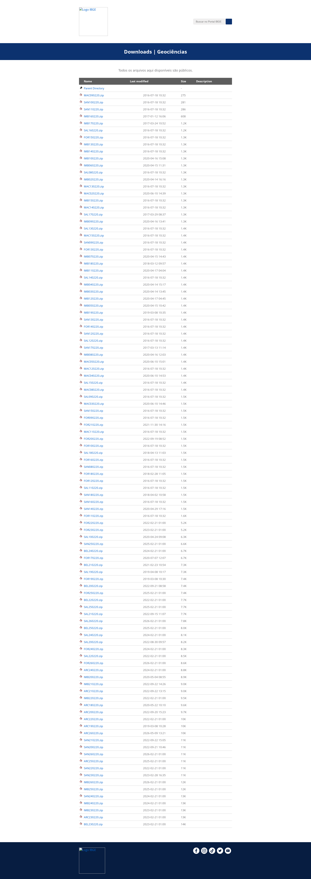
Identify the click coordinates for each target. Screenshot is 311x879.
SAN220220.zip (93, 768)
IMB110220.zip (93, 270)
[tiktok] (212, 853)
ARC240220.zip (93, 670)
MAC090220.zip (94, 95)
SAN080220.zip (93, 467)
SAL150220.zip (93, 382)
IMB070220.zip (93, 256)
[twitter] (220, 853)
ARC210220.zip (93, 691)
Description (204, 81)
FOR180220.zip (93, 474)
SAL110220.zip (93, 488)
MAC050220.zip (94, 361)
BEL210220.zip (93, 565)
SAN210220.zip (93, 740)
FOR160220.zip (93, 460)
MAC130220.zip (94, 186)
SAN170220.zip (93, 347)
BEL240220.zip (93, 551)
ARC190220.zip (93, 726)
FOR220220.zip (93, 523)
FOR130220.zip (93, 249)
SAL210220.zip (93, 614)
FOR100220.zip (93, 445)
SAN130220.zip (93, 319)
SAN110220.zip (93, 109)
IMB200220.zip (93, 677)
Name (88, 81)
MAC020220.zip (94, 193)
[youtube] (228, 853)
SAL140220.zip (93, 277)
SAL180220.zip (93, 453)
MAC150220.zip (94, 235)
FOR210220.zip (93, 424)
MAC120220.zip (94, 368)
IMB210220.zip (93, 684)
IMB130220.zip (93, 144)
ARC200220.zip (93, 712)
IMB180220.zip (93, 263)
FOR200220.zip (93, 438)
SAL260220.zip (93, 621)
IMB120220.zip (93, 298)
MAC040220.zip (94, 375)
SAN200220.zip (93, 747)
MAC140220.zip (94, 207)
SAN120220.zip (93, 333)
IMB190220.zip (93, 312)
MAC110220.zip (94, 431)
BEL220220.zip (93, 600)
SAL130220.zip (93, 228)
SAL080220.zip (93, 172)
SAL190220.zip (93, 572)
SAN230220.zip (93, 775)
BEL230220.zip (93, 824)
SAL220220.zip (93, 656)
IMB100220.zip (93, 158)
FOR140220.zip (93, 326)
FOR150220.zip (93, 137)
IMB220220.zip (93, 698)
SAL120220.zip (93, 340)
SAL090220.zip (93, 396)
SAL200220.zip (93, 642)
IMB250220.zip (93, 789)
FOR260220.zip (93, 663)
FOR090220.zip (93, 417)
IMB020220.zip (93, 179)
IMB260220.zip (93, 782)
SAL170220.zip (93, 214)
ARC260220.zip (93, 733)
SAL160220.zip (93, 130)
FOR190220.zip (93, 579)
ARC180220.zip (93, 705)
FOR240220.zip (93, 649)
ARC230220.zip (93, 817)
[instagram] (204, 853)
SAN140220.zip (93, 509)
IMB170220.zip (93, 123)
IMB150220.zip (93, 200)
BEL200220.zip (93, 586)
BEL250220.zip (93, 628)
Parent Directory (94, 88)
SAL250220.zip (93, 607)
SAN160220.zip (93, 502)
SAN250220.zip (93, 544)
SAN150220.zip (93, 410)
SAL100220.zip (93, 537)
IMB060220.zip (93, 165)
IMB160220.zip (93, 116)
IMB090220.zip (93, 221)
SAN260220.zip (93, 754)
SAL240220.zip (93, 635)
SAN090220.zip (93, 242)
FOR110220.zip (93, 516)
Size (183, 81)
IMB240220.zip (93, 803)
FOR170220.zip (93, 558)
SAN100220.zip (93, 102)
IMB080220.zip (93, 354)
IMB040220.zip (93, 284)
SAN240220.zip (93, 796)
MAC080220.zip (94, 389)
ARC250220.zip (93, 761)
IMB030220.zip (93, 291)
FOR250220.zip (93, 593)
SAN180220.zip (93, 495)
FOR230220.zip (93, 530)
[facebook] (196, 853)
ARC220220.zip (93, 719)
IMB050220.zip (93, 305)
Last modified (139, 81)
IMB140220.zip (93, 151)
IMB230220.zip (93, 810)
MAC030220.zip (94, 403)
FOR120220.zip (93, 481)
